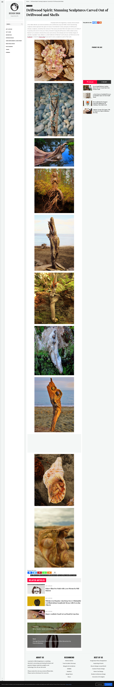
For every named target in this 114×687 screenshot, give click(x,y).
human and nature (53, 575)
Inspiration (9, 35)
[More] (49, 573)
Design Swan (14, 13)
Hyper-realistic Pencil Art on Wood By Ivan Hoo (62, 614)
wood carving (73, 575)
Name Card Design (98, 671)
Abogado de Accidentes (69, 666)
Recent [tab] (104, 82)
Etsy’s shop (42, 37)
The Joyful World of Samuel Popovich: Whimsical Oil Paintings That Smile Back (100, 103)
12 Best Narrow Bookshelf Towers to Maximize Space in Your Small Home (102, 95)
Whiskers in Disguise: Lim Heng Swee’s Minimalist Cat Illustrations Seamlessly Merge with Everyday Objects (63, 603)
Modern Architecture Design (98, 674)
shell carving (66, 575)
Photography (9, 46)
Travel (7, 49)
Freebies (8, 52)
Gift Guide (8, 32)
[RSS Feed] (101, 22)
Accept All (108, 684)
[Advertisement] (54, 443)
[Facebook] (30, 573)
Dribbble (69, 668)
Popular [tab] (90, 82)
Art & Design (9, 29)
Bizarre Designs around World (98, 666)
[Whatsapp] (44, 573)
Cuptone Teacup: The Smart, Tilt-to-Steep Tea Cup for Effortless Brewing (101, 111)
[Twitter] (34, 573)
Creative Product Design (98, 668)
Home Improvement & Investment (14, 40)
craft (32, 575)
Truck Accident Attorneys (69, 663)
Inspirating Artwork (98, 663)
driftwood (36, 575)
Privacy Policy (69, 684)
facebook (29, 37)
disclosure (38, 673)
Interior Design (10, 37)
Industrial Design (10, 43)
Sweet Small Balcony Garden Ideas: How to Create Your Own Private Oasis (101, 88)
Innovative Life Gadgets (98, 677)
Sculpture (60, 575)
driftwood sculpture (44, 575)
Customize (100, 684)
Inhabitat (69, 671)
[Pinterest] (39, 573)
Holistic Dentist (69, 660)
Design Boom (69, 674)
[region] (57, 684)
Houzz (69, 677)
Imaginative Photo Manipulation (98, 660)
